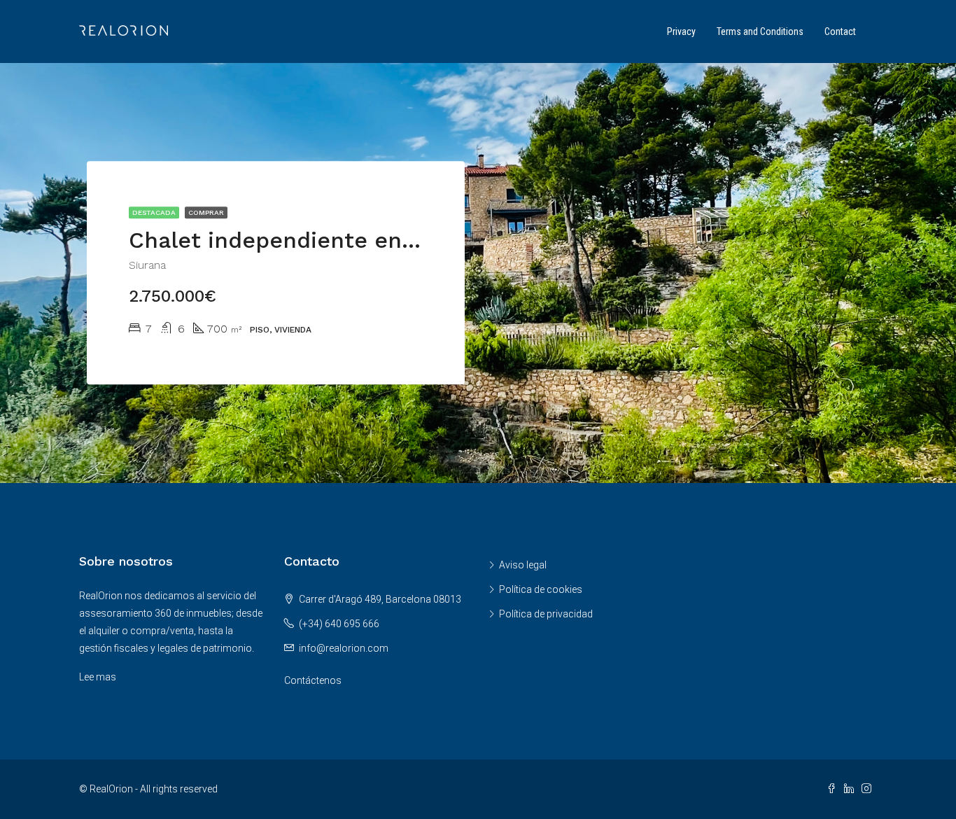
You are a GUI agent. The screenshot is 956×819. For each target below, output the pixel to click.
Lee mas (97, 676)
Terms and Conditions (760, 31)
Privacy (681, 31)
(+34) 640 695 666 (339, 623)
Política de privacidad (546, 614)
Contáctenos (313, 680)
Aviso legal (523, 564)
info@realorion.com (343, 648)
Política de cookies (540, 589)
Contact (840, 31)
